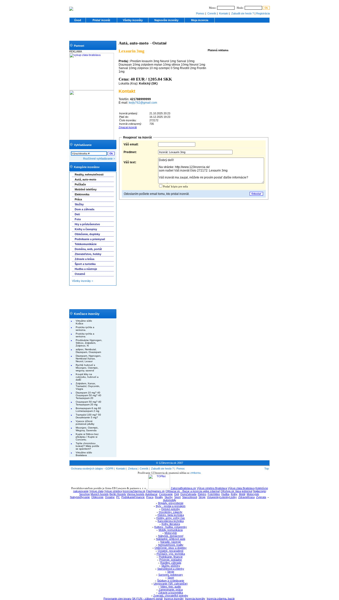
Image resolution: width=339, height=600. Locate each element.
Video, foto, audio (170, 586)
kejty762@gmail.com (143, 102)
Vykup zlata (96, 491)
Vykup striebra (113, 491)
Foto (78, 219)
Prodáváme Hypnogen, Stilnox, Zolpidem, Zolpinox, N (89, 343)
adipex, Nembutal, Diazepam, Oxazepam (88, 350)
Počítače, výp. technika (171, 553)
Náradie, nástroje (170, 541)
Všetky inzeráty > (82, 280)
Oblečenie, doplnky (87, 234)
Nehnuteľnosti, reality (170, 544)
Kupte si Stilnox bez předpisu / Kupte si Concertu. (87, 437)
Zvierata (261, 497)
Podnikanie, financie (171, 556)
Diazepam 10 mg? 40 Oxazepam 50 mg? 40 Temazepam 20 (88, 395)
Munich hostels (100, 494)
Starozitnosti (189, 497)
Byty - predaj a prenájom (170, 506)
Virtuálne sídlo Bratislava (84, 454)
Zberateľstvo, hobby (88, 254)
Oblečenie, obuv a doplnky (171, 547)
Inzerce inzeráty (174, 598)
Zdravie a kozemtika (170, 592)
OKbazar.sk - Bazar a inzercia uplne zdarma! (193, 491)
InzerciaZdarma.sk (134, 491)
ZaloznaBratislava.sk (183, 488)
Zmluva (132, 468)
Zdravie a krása (84, 258)
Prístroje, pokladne (170, 559)
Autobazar (151, 494)
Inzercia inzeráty (195, 598)
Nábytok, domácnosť (170, 535)
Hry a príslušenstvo (87, 224)
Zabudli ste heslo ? (242, 13)
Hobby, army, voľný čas (170, 517)
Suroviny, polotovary (170, 574)
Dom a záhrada (84, 209)
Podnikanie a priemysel (90, 239)
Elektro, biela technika (171, 515)
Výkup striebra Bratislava (212, 488)
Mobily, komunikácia (171, 529)
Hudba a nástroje (86, 268)
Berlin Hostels (117, 494)
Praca (149, 497)
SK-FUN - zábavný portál (147, 598)
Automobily (169, 500)
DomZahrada (188, 494)
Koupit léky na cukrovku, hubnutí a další (87, 377)
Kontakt (223, 13)
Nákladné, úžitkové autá (170, 538)
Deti (77, 214)
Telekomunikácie (86, 244)
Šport (171, 577)
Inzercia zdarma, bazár (221, 598)
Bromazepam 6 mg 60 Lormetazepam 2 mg (88, 409)
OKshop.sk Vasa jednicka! (236, 491)
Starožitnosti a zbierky (170, 568)
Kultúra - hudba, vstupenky (170, 526)
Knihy (234, 494)
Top (266, 468)
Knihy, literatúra (171, 523)
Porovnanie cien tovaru (117, 598)
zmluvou (195, 472)
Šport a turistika (85, 263)
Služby (79, 204)
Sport (177, 497)
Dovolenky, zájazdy (170, 512)
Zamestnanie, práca (171, 589)
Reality (159, 497)
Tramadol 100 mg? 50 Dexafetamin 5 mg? (88, 416)
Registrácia (263, 13)
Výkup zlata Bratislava (241, 488)
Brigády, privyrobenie (170, 503)
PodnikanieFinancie (133, 497)
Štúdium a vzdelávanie (170, 580)
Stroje (202, 497)
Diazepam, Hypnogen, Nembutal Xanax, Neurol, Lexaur (88, 358)
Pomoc (200, 13)
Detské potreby (170, 509)
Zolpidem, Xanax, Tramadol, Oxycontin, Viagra (88, 386)
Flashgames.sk (155, 491)
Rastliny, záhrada (170, 562)
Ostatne (110, 497)
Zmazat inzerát (128, 127)
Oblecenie (97, 497)
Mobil (242, 494)
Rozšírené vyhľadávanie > (99, 158)
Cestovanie (166, 494)
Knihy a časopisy (86, 229)
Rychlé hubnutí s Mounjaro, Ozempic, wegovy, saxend (87, 368)
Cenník (211, 13)
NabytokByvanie (80, 497)
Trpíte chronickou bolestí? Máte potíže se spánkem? (87, 446)
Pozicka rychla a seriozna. (85, 328)
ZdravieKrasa (246, 497)
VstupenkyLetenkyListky (222, 497)
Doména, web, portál (88, 249)
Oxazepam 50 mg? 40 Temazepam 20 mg (88, 403)
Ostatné (80, 273)
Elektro (202, 494)
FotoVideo (214, 494)
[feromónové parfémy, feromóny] (91, 138)
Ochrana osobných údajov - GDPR (92, 468)
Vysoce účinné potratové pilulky (85, 422)
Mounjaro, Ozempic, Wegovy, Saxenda (87, 429)
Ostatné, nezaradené (170, 550)
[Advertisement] (169, 33)
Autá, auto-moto (134, 43)
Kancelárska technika (171, 520)
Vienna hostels (135, 494)
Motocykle (253, 494)
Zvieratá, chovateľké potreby (170, 595)
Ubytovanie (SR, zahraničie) (171, 583)
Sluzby (169, 497)
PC (118, 497)
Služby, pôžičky (170, 565)
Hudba (225, 494)
